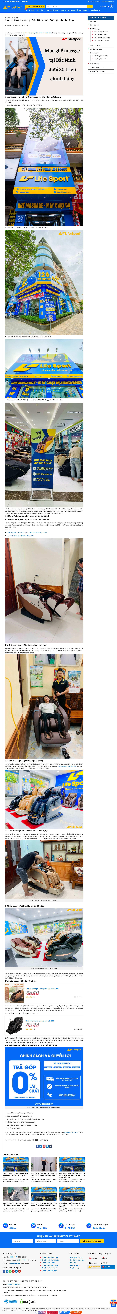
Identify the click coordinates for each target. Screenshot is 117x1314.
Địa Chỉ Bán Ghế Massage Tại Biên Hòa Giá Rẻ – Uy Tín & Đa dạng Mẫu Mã (72, 1205)
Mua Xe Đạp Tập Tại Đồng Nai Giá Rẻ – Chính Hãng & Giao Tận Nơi (16, 1174)
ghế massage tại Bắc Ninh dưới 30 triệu (37, 33)
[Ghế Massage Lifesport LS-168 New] (14, 993)
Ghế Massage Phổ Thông (102, 37)
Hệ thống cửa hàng (77, 1260)
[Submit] (90, 6)
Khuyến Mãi (30, 10)
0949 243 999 (21, 1260)
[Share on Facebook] (37, 1146)
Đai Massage (94, 25)
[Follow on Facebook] (4, 1271)
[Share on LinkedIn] (47, 1146)
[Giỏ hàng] (106, 8)
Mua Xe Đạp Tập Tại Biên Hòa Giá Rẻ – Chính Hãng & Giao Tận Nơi (16, 1204)
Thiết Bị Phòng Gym (97, 67)
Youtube (107, 1266)
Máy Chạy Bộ (94, 53)
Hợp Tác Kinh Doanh (68, 10)
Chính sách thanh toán (50, 1260)
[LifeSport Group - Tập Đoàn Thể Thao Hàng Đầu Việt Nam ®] (12, 7)
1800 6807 (13, 1257)
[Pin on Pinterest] (44, 1146)
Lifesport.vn (26, 25)
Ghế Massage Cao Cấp (101, 32)
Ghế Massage (95, 29)
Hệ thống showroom (11, 17)
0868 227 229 (15, 1263)
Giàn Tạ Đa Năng (96, 45)
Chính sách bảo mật (49, 1270)
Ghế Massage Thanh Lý (101, 40)
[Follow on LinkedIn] (16, 1271)
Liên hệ (73, 1263)
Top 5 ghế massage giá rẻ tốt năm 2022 (20, 535)
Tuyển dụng (95, 10)
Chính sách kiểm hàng (50, 1257)
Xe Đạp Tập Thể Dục (97, 71)
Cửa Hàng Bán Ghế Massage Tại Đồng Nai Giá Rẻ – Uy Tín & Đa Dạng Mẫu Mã (72, 1175)
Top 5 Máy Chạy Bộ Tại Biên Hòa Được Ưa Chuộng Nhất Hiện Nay (44, 1204)
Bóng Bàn (93, 21)
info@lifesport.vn (14, 1284)
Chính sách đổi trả (48, 1263)
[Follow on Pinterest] (13, 1271)
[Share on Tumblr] (50, 1146)
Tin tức (40, 10)
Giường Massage (96, 49)
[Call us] (10, 1271)
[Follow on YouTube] (19, 1271)
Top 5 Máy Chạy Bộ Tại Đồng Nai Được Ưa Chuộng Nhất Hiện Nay (44, 1174)
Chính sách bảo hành (49, 1268)
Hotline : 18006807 (95, 1)
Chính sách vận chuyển (50, 1265)
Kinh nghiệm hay (52, 10)
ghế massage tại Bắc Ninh (67, 766)
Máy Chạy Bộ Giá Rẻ (100, 59)
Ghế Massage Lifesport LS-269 (40, 1021)
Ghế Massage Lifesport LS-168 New (42, 989)
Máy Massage (95, 63)
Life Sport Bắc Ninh (71, 1132)
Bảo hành (83, 10)
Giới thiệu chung (76, 1257)
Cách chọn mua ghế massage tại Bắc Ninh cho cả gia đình (27, 532)
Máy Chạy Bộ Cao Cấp (101, 56)
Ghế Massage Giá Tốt (100, 34)
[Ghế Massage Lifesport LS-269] (14, 1025)
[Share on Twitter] (40, 1146)
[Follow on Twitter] (7, 1271)
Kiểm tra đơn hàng (109, 1)
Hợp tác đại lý (75, 1265)
